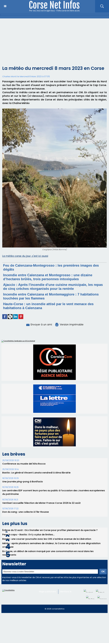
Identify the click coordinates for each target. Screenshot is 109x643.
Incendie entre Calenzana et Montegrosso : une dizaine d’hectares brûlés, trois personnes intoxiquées (47, 277)
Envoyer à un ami (41, 324)
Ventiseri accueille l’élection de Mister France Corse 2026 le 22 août (41, 475)
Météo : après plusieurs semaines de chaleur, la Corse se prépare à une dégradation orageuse (51, 518)
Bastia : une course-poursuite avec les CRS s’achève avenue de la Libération (46, 511)
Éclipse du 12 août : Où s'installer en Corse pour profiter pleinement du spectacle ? (50, 503)
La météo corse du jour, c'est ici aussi (25, 256)
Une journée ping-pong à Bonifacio (22, 454)
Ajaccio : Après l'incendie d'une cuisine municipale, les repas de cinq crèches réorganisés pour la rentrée (53, 287)
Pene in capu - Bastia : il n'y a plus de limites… (28, 507)
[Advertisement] (54, 39)
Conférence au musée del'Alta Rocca (23, 436)
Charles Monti (9, 76)
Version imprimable (71, 324)
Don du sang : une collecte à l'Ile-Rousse (25, 484)
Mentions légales (68, 564)
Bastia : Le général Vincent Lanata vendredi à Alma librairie (36, 445)
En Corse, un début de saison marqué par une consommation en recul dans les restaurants (48, 525)
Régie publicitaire (47, 564)
